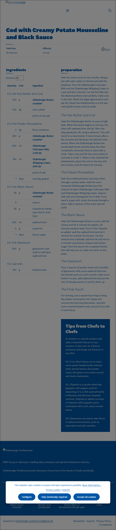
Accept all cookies (86, 497)
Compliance (105, 524)
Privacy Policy (104, 520)
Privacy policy (53, 489)
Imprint (91, 520)
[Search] (110, 11)
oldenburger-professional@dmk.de (34, 520)
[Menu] (67, 11)
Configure (27, 497)
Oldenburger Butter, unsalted (43, 101)
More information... (92, 485)
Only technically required (54, 497)
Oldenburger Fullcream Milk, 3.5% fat (40, 149)
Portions (10, 77)
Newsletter (79, 520)
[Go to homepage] (15, 2)
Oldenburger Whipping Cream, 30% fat (41, 163)
